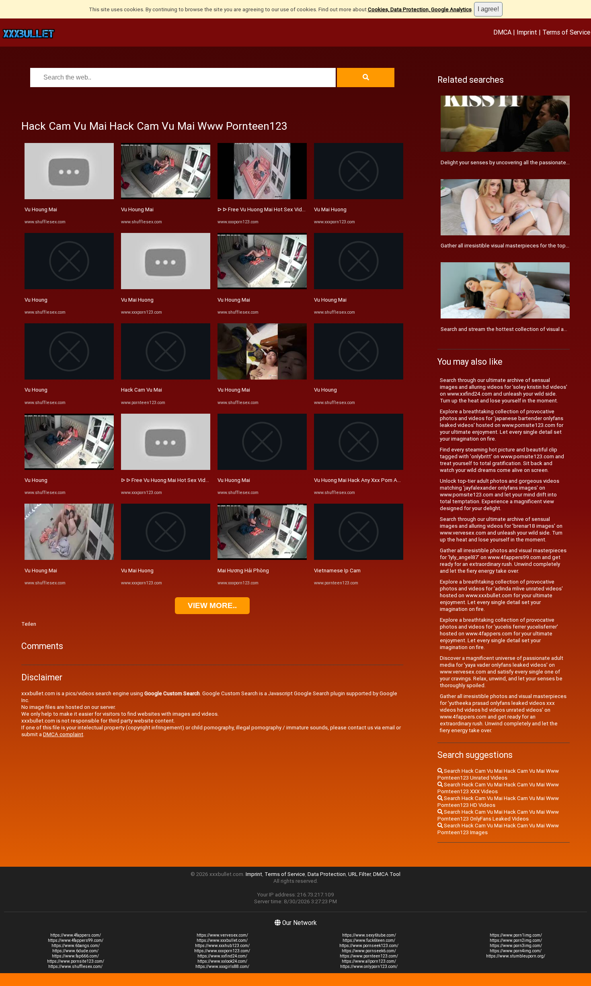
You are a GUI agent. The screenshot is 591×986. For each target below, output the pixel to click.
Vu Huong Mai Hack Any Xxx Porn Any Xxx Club (369, 480)
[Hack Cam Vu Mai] (165, 377)
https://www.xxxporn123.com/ (222, 950)
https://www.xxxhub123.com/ (222, 945)
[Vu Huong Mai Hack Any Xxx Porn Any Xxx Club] (358, 468)
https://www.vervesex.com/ (222, 935)
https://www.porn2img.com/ (516, 940)
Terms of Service (566, 32)
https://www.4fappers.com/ (75, 935)
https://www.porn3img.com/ (516, 945)
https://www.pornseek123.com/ (368, 945)
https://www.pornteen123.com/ (369, 956)
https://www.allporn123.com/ (369, 961)
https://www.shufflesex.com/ (75, 966)
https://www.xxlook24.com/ (222, 961)
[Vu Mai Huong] (165, 287)
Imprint (527, 32)
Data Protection (327, 874)
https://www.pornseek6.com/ (369, 950)
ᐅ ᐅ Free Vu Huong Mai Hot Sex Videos (168, 480)
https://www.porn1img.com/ (516, 935)
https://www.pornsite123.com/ (75, 961)
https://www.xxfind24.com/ (222, 956)
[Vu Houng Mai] (69, 197)
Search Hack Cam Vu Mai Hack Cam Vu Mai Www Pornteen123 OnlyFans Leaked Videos (498, 815)
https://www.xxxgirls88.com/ (222, 966)
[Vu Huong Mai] (262, 468)
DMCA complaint (63, 734)
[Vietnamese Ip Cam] (358, 558)
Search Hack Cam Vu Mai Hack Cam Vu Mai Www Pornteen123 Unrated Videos (498, 774)
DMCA (502, 32)
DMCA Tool (386, 874)
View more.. (212, 605)
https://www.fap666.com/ (75, 956)
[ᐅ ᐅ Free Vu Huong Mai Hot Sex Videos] (165, 468)
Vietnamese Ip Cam (337, 570)
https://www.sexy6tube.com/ (369, 935)
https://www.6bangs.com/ (75, 945)
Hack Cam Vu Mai (141, 389)
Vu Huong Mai (234, 480)
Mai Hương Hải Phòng (243, 570)
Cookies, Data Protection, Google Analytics (420, 9)
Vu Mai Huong (137, 299)
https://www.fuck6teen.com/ (369, 940)
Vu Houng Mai (41, 209)
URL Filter (359, 874)
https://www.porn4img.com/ (516, 950)
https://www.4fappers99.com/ (75, 940)
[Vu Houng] (69, 287)
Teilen (28, 624)
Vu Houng (36, 299)
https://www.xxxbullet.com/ (222, 940)
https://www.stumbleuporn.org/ (515, 956)
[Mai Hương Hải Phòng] (262, 558)
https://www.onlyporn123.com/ (369, 966)
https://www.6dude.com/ (75, 950)
